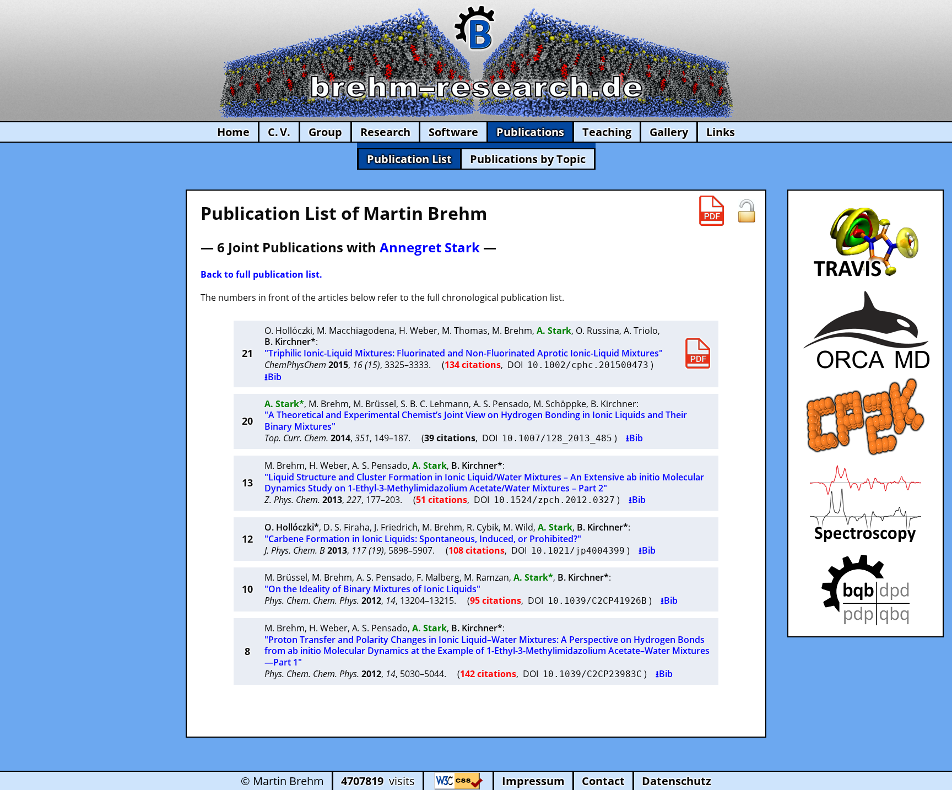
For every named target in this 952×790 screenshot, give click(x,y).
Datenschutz (676, 780)
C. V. (279, 132)
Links (720, 132)
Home (233, 132)
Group (325, 132)
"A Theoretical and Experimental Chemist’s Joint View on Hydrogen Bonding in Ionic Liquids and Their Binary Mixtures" (475, 420)
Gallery (669, 132)
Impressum (533, 780)
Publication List (409, 158)
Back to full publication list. (261, 274)
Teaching (606, 132)
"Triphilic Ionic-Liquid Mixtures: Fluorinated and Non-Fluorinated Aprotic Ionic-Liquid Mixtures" (463, 353)
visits (378, 780)
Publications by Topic (528, 158)
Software (453, 132)
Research (385, 132)
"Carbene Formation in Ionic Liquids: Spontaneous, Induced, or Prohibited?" (422, 539)
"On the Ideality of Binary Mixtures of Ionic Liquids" (372, 589)
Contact (603, 780)
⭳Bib (273, 377)
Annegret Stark (430, 247)
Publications (530, 132)
